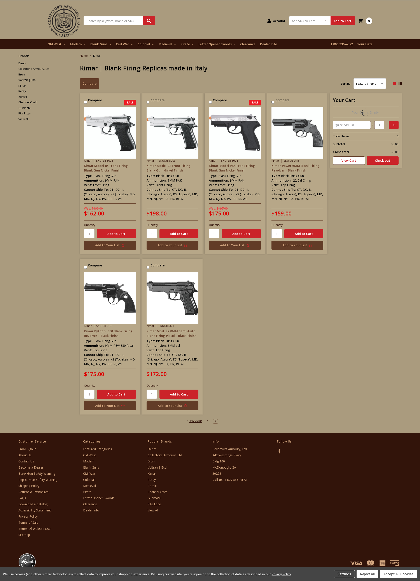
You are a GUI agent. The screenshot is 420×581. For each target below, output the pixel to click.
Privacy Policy (28, 516)
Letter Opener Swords (215, 44)
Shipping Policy (28, 486)
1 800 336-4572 (342, 44)
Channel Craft (27, 102)
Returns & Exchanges (33, 492)
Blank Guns (99, 44)
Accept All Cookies (398, 574)
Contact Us (26, 461)
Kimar (22, 86)
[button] (402, 555)
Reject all (367, 574)
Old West (55, 44)
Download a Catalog (32, 504)
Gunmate (24, 108)
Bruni (21, 74)
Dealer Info (268, 44)
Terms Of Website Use (34, 529)
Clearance (247, 44)
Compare (89, 83)
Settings (344, 574)
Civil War (123, 44)
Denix (22, 63)
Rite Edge (24, 113)
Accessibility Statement (34, 510)
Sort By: (346, 84)
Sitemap (24, 535)
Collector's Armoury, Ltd (33, 69)
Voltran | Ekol (27, 80)
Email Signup (27, 449)
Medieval (166, 44)
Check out (382, 160)
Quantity (89, 225)
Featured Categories (97, 449)
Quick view (109, 133)
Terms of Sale (28, 522)
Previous (195, 421)
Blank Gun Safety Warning (36, 473)
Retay (22, 91)
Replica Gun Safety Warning (37, 480)
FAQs (22, 498)
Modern (76, 44)
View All (23, 119)
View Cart (348, 160)
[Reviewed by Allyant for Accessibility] (27, 562)
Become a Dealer (30, 467)
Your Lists (364, 44)
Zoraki (22, 97)
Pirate (186, 44)
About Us (25, 455)
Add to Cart (343, 21)
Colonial (144, 44)
